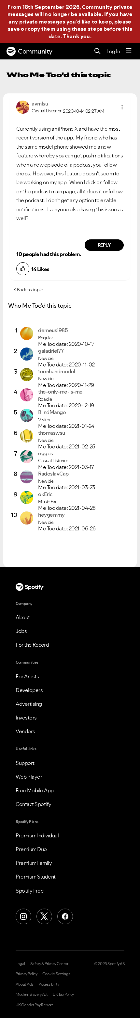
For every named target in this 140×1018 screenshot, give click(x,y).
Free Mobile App (35, 790)
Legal (20, 963)
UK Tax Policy (63, 994)
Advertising (29, 703)
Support (25, 763)
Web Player (29, 776)
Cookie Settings (56, 974)
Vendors (25, 731)
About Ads (25, 984)
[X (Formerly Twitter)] (44, 916)
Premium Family (34, 862)
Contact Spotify (33, 804)
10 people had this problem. (48, 254)
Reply (104, 245)
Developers (29, 690)
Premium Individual (37, 835)
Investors (26, 717)
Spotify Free (30, 890)
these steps (87, 28)
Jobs (21, 631)
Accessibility (49, 984)
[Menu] (128, 51)
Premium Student (36, 876)
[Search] (97, 51)
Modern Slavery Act (32, 994)
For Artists (27, 676)
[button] (122, 107)
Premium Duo (31, 849)
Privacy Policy (26, 974)
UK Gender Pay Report (34, 1005)
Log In (113, 51)
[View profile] (22, 106)
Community (35, 51)
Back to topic (30, 289)
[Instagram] (23, 916)
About (23, 617)
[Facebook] (65, 916)
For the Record (32, 644)
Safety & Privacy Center (49, 963)
